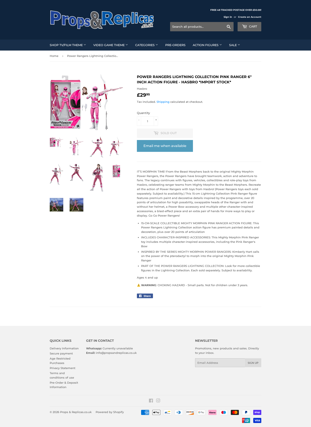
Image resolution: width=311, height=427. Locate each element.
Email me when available (164, 146)
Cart (252, 26)
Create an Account (249, 16)
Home (54, 56)
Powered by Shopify (110, 412)
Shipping (163, 101)
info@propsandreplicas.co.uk (116, 352)
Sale (233, 45)
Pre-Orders (175, 45)
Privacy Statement (62, 368)
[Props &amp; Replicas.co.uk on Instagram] (158, 401)
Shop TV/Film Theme (67, 45)
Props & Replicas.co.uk (76, 412)
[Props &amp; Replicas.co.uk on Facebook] (151, 401)
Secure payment (61, 353)
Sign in (228, 16)
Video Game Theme (109, 45)
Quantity (143, 113)
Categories (145, 45)
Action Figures (206, 45)
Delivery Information (64, 348)
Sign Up (253, 362)
